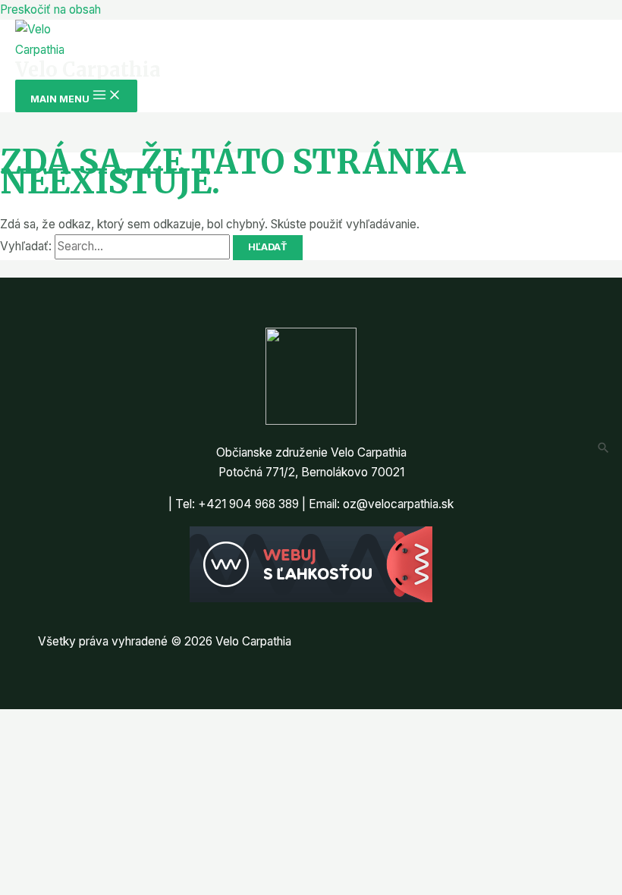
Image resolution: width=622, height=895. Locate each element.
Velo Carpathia (88, 70)
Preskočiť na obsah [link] (50, 9)
